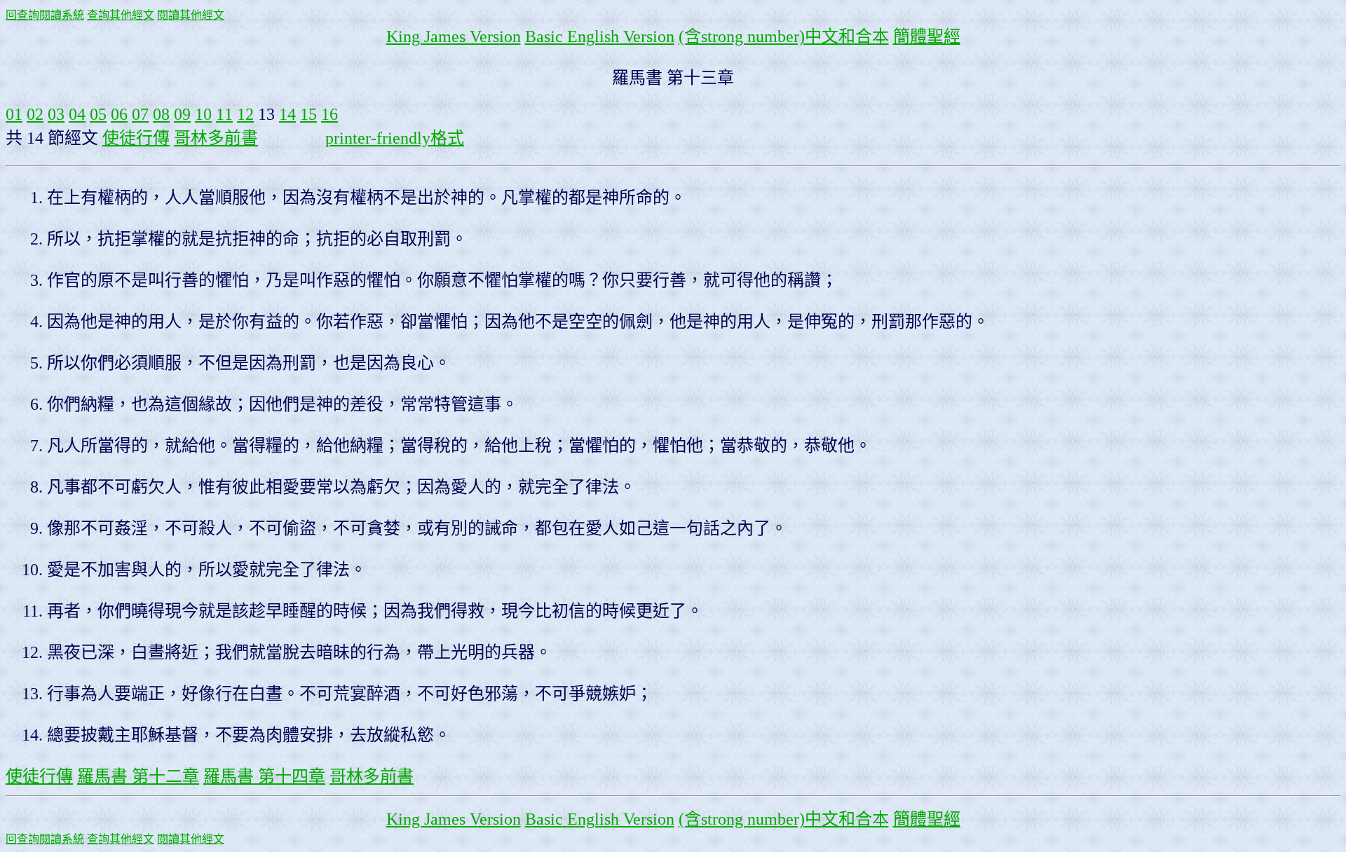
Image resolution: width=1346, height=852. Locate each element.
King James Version (453, 36)
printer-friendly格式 (394, 138)
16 (329, 114)
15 (308, 114)
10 (203, 114)
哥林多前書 (216, 138)
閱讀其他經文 (190, 15)
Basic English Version (599, 36)
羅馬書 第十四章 (264, 776)
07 (140, 114)
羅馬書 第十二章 (138, 776)
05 (98, 114)
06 (119, 114)
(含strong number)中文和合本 (784, 36)
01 (14, 114)
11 (224, 114)
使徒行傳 (136, 138)
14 (287, 114)
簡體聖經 (926, 36)
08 (161, 114)
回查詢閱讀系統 (45, 15)
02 (35, 114)
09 (182, 114)
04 (77, 114)
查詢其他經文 (120, 15)
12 (245, 114)
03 (56, 114)
